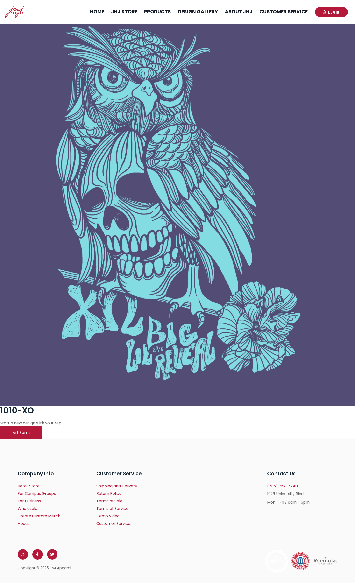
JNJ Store (124, 11)
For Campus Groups (37, 493)
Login (334, 11)
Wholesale (27, 508)
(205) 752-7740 (282, 486)
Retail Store (29, 486)
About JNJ (238, 11)
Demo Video (108, 516)
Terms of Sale (109, 501)
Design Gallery (198, 11)
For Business (29, 501)
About (23, 523)
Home (97, 11)
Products (157, 11)
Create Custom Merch (39, 516)
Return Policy (108, 493)
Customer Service (283, 11)
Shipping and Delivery (116, 486)
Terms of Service (112, 508)
